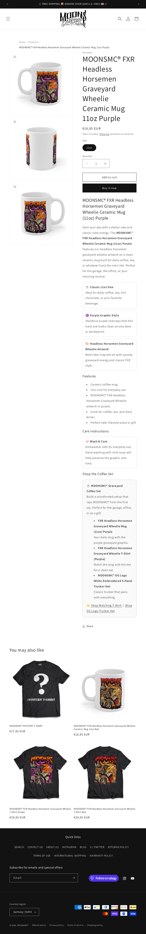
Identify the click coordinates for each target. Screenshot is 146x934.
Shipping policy (95, 925)
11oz (89, 147)
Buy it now (109, 188)
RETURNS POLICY (118, 847)
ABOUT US (52, 847)
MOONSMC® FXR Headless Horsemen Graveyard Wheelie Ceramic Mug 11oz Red (104, 727)
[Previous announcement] (7, 4)
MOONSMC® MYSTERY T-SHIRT (26, 725)
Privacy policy (57, 925)
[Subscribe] (73, 877)
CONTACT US (35, 847)
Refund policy (39, 925)
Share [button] (89, 626)
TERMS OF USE (42, 855)
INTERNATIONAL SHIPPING (70, 855)
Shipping (104, 133)
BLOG (83, 847)
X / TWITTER (97, 847)
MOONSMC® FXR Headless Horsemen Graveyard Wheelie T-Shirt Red (104, 810)
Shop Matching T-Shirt (106, 605)
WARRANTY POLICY (101, 855)
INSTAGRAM (69, 847)
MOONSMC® (23, 925)
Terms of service (75, 925)
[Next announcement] (138, 4)
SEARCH (19, 847)
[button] (8, 19)
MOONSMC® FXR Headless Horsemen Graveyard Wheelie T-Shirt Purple (40, 810)
